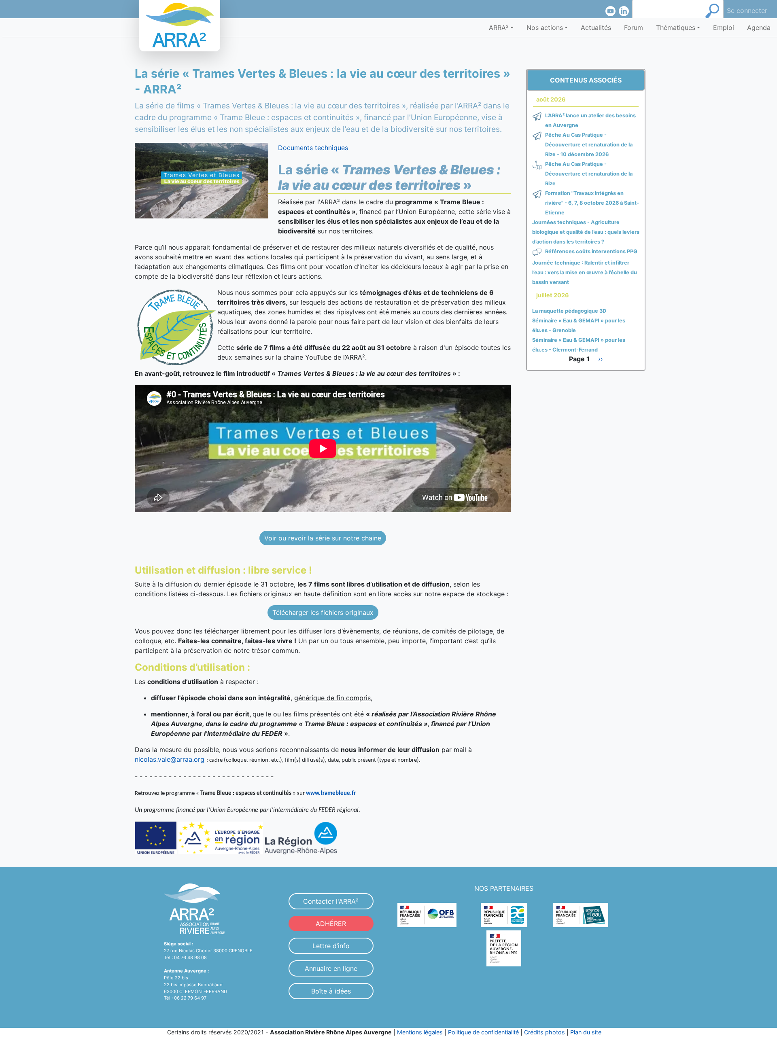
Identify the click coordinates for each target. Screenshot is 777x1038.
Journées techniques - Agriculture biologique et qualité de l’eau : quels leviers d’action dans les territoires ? (585, 232)
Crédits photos (544, 1032)
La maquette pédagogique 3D (569, 311)
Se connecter (747, 10)
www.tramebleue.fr (331, 793)
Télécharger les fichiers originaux (323, 612)
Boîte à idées (331, 991)
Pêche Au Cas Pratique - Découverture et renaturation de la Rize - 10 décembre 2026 (589, 144)
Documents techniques (313, 148)
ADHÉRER (331, 923)
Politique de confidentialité (483, 1032)
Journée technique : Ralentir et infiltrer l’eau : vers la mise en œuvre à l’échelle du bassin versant (584, 272)
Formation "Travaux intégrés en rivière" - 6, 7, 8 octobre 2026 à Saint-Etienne (592, 203)
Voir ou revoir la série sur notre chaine (322, 538)
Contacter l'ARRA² (331, 901)
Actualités (596, 27)
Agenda (759, 27)
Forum (633, 27)
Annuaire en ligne (331, 968)
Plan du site (585, 1032)
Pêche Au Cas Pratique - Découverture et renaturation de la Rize (589, 173)
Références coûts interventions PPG (591, 251)
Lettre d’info (331, 946)
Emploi (723, 27)
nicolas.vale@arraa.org (169, 759)
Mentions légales (420, 1032)
